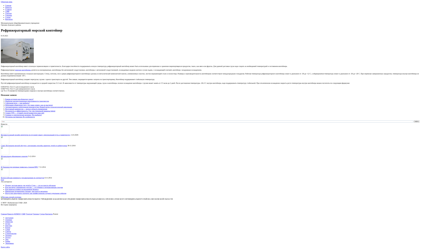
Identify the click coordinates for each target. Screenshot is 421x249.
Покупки (8, 226)
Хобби (7, 241)
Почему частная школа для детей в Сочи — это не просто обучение (30, 185)
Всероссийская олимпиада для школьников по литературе (22, 178)
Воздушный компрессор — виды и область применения (26, 109)
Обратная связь (6, 2)
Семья (7, 230)
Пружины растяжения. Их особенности (20, 117)
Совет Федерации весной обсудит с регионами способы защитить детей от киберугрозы (34, 146)
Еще (2, 180)
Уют (6, 239)
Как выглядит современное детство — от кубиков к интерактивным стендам (34, 187)
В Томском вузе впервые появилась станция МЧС (19, 167)
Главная (8, 5)
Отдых (7, 224)
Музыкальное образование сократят (14, 156)
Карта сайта (5, 247)
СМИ (7, 11)
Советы (8, 231)
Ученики (8, 15)
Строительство (10, 233)
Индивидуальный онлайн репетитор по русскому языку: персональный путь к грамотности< (36, 135)
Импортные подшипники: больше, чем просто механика (26, 191)
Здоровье (8, 220)
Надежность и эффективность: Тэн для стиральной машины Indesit (30, 111)
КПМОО (17, 214)
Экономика (9, 243)
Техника (8, 235)
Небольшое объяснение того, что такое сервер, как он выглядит (29, 105)
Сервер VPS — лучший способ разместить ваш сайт (24, 113)
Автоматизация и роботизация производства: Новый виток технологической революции (38, 107)
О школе (8, 9)
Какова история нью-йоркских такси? (19, 99)
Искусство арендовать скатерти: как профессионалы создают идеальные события (35, 193)
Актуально (9, 218)
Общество (9, 222)
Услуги (8, 237)
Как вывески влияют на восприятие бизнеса (21, 189)
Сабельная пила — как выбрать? (17, 103)
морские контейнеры (23, 70)
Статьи (8, 17)
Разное (7, 228)
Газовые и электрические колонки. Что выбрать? (23, 115)
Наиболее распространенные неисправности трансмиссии (27, 101)
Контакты (9, 19)
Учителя (8, 13)
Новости (8, 7)
